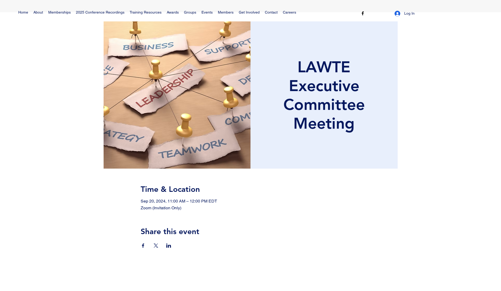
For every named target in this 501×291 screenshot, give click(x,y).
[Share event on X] (155, 246)
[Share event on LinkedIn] (168, 246)
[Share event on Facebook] (143, 246)
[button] (145, 12)
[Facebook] (362, 13)
